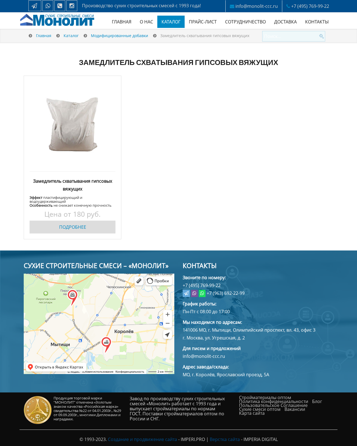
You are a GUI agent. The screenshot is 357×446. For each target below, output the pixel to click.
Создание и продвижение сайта (142, 439)
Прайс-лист (203, 22)
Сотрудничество (245, 22)
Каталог (170, 22)
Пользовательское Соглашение (273, 405)
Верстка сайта (225, 439)
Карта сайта (252, 413)
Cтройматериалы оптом (265, 397)
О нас (146, 22)
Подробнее (72, 227)
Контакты (317, 22)
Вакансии (294, 409)
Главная (121, 22)
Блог (317, 401)
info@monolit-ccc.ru (256, 6)
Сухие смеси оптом (260, 409)
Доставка (285, 22)
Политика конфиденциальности (273, 401)
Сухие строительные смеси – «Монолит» (96, 265)
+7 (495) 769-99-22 (310, 6)
